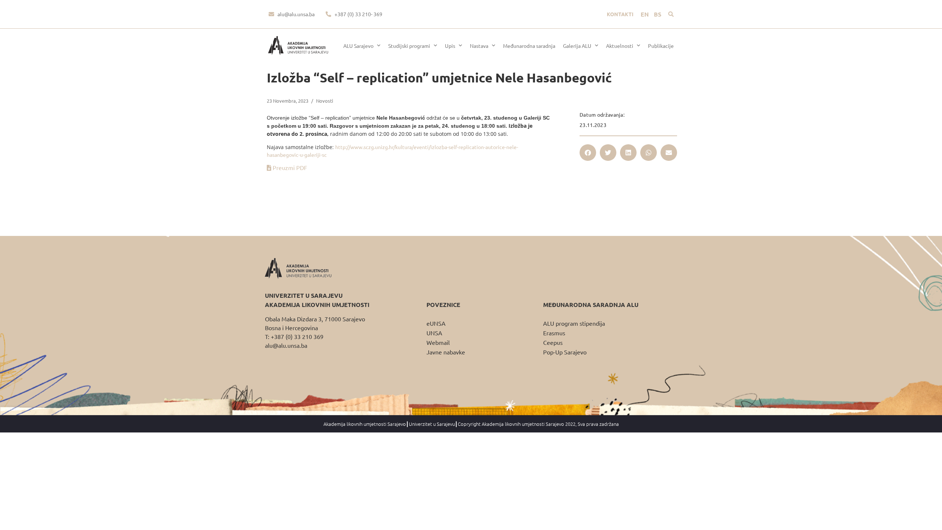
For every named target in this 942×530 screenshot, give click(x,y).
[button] (671, 14)
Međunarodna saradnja (529, 45)
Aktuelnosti (619, 45)
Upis (450, 45)
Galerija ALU (577, 45)
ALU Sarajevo (358, 45)
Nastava (479, 45)
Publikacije (661, 45)
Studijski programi (409, 45)
